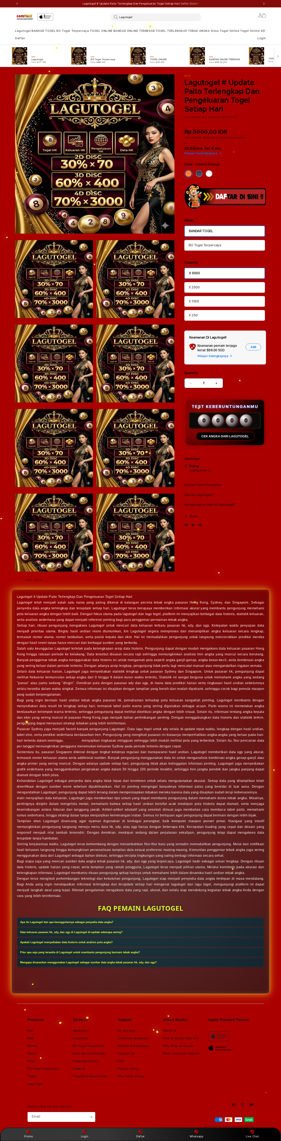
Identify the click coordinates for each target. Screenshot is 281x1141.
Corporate (80, 1038)
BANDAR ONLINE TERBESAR (134, 30)
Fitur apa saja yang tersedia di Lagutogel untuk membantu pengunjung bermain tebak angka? (80, 952)
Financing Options (86, 1061)
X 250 (193, 315)
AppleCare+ (81, 1030)
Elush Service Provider (89, 1053)
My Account (127, 1030)
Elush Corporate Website (181, 1053)
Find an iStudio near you (181, 1038)
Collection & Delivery (133, 1038)
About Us (170, 1030)
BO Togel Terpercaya (72, 30)
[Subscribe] (90, 1117)
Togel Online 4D (252, 30)
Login (84, 1136)
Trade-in (79, 1068)
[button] (23, 31)
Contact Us (126, 1053)
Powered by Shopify (241, 1126)
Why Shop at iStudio (178, 1046)
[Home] (24, 16)
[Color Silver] (209, 173)
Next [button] (264, 4)
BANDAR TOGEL (43, 30)
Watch (32, 1053)
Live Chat (252, 1136)
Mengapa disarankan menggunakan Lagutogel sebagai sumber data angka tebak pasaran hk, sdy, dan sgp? (88, 962)
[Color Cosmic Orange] (188, 173)
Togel (31, 1076)
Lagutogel (23, 30)
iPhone (32, 1046)
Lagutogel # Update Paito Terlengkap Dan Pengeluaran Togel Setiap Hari (141, 3)
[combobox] (156, 17)
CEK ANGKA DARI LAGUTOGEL (225, 436)
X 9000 (194, 273)
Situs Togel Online (225, 30)
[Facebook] (187, 526)
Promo (28, 1136)
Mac (30, 1030)
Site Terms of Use (131, 1076)
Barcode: (215, 117)
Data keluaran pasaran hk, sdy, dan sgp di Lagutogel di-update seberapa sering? (71, 932)
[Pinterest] (201, 526)
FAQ (121, 1061)
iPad (30, 1038)
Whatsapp (196, 1136)
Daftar (140, 1136)
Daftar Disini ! (190, 3)
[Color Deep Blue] (199, 173)
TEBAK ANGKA (199, 30)
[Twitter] (194, 526)
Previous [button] (17, 4)
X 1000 (194, 301)
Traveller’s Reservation (90, 1076)
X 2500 (194, 287)
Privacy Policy (128, 1068)
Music (31, 1061)
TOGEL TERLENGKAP (171, 30)
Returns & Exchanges (133, 1046)
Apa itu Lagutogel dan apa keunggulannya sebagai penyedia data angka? (66, 922)
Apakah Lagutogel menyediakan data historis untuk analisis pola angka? (66, 942)
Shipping (209, 137)
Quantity (191, 373)
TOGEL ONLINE (101, 30)
